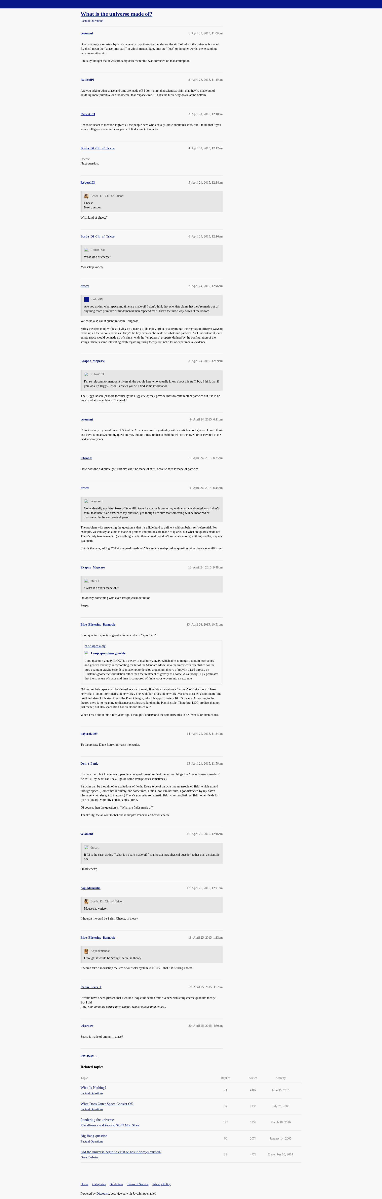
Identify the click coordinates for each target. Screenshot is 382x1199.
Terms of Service (137, 1184)
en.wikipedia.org (95, 646)
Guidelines (116, 1184)
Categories (99, 1184)
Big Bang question (94, 1136)
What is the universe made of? (116, 14)
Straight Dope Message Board (21, 4)
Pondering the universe (97, 1120)
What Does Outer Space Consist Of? (107, 1104)
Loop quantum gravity (108, 653)
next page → (89, 1055)
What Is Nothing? (93, 1088)
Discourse (102, 1193)
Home (84, 1184)
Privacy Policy (161, 1184)
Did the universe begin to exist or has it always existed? (121, 1152)
